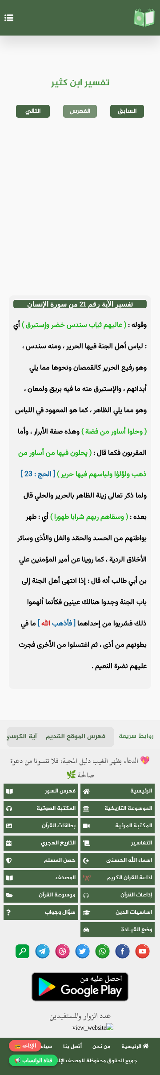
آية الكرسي (21, 736)
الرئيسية (141, 791)
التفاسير (141, 843)
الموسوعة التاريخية (128, 808)
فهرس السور (60, 791)
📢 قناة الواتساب (33, 1060)
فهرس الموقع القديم (75, 736)
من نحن (101, 1046)
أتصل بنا (72, 1046)
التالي (33, 111)
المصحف (66, 878)
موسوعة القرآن (57, 895)
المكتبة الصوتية (56, 808)
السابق (127, 111)
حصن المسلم (60, 860)
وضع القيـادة (136, 930)
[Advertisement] (80, 207)
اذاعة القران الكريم (129, 878)
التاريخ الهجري (58, 843)
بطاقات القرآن (59, 826)
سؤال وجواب (60, 912)
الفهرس (80, 111)
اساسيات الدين (134, 912)
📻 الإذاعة (25, 1046)
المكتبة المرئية (133, 826)
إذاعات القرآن (136, 895)
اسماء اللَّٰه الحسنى (129, 860)
